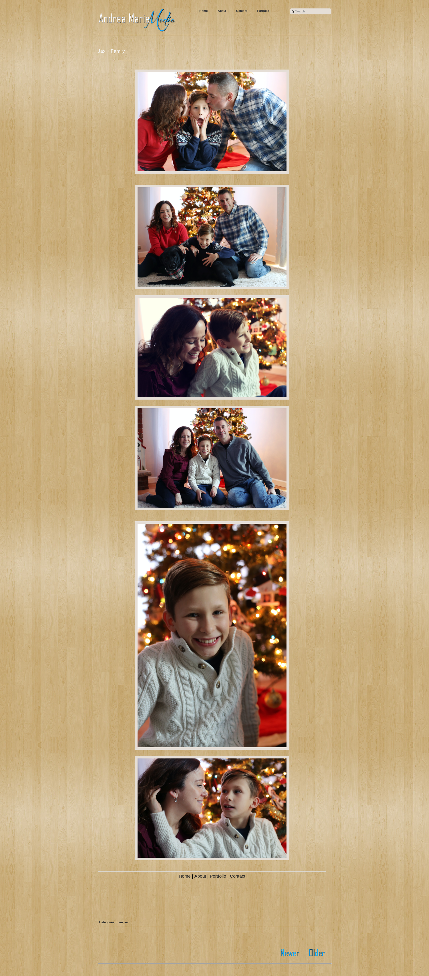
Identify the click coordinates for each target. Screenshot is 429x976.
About (222, 11)
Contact (241, 11)
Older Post (315, 953)
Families (122, 922)
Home (203, 11)
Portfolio (263, 11)
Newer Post (291, 953)
